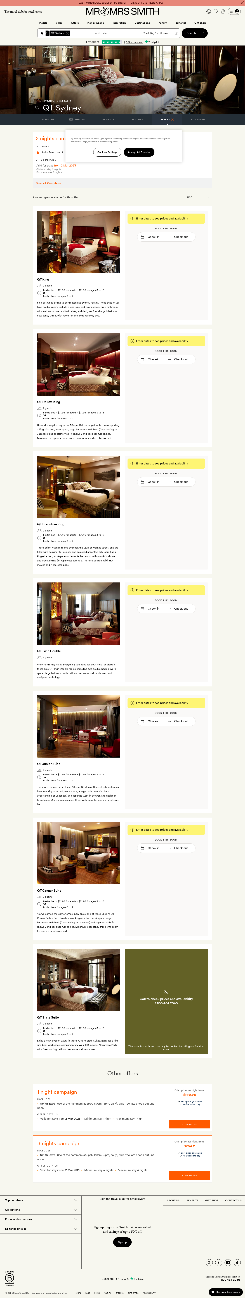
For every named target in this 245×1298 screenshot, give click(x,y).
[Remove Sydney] (46, 33)
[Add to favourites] (37, 107)
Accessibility (149, 1293)
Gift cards (133, 1293)
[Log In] (234, 11)
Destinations (142, 22)
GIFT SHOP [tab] (211, 1200)
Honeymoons (95, 22)
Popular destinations (18, 1219)
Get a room (197, 119)
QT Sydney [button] (57, 33)
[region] (123, 146)
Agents (107, 1293)
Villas (59, 22)
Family (163, 22)
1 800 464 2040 (166, 1003)
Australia (64, 101)
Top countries (14, 1200)
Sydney (49, 101)
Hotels (43, 22)
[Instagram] (209, 1262)
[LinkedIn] (228, 1262)
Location (107, 119)
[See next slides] (113, 241)
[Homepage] (122, 11)
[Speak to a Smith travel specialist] (208, 11)
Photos (80, 119)
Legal (78, 1293)
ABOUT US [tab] (173, 1200)
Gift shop (200, 22)
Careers (120, 1293)
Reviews (137, 119)
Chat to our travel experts (228, 1292)
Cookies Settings (107, 152)
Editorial (180, 22)
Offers (75, 22)
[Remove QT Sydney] (67, 33)
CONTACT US (233, 1200)
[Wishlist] (215, 11)
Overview (48, 119)
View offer (189, 1124)
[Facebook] (218, 1262)
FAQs (87, 1293)
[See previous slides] (44, 241)
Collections (12, 1209)
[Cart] (223, 11)
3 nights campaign (59, 1143)
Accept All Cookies (139, 152)
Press (97, 1293)
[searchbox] (82, 33)
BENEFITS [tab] (192, 1200)
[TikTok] (237, 1262)
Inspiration (119, 22)
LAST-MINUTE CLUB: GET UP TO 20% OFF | (121, 2)
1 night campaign (57, 1092)
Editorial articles (15, 1228)
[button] (208, 11)
